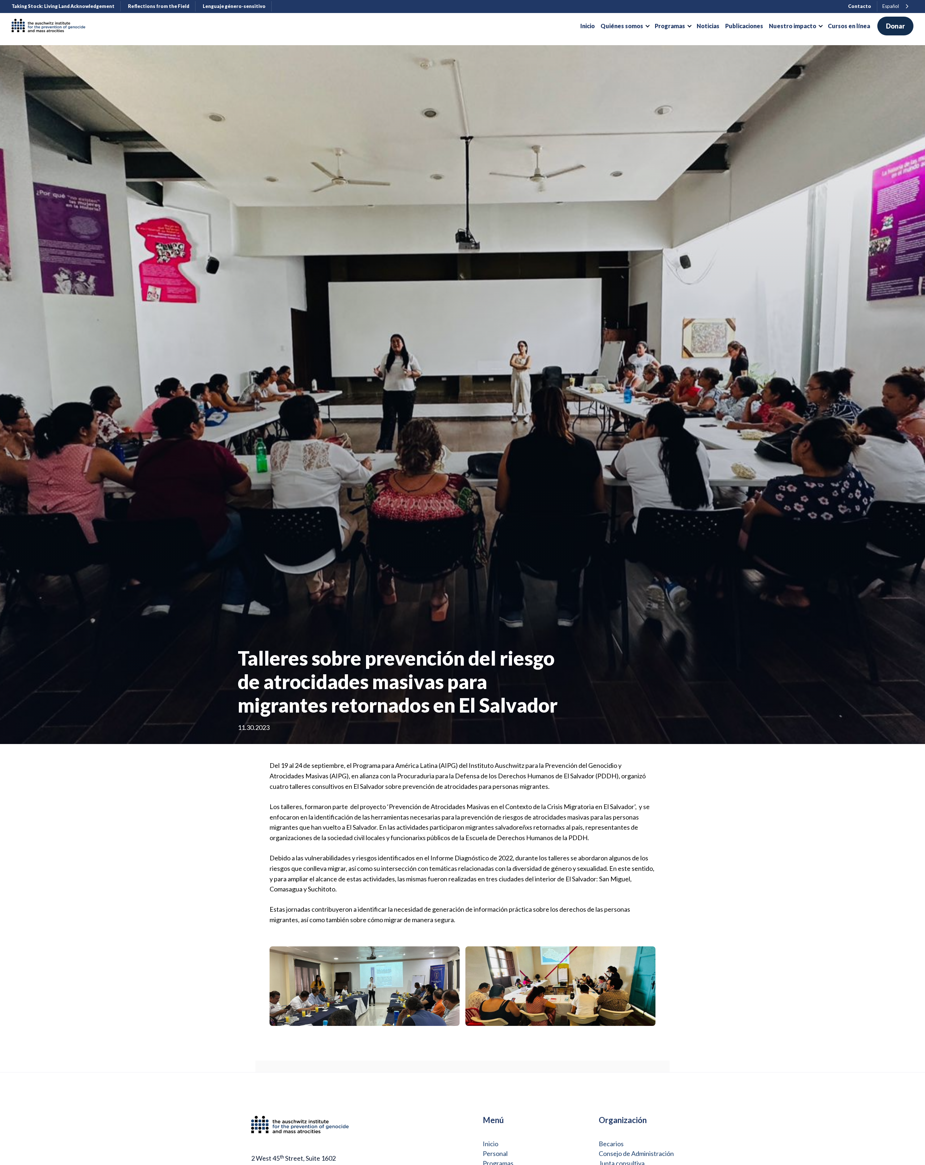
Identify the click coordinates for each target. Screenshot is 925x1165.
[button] (625, 26)
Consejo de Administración (636, 1153)
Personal (495, 1153)
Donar (895, 26)
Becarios (611, 1144)
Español (890, 6)
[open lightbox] (365, 986)
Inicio (490, 1144)
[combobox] (896, 6)
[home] (51, 26)
